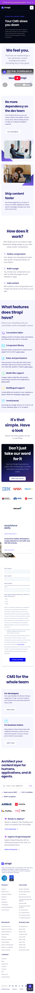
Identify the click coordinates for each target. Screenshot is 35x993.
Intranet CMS (22, 903)
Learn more (20, 352)
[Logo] (5, 8)
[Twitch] (16, 986)
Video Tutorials (5, 950)
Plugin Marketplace (7, 907)
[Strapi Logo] (6, 863)
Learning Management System (25, 900)
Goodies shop (5, 977)
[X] (19, 986)
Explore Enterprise (11, 849)
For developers (23, 910)
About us (4, 958)
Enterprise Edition (6, 894)
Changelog (4, 904)
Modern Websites (24, 889)
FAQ (2, 971)
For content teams (24, 912)
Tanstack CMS (23, 934)
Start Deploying (10, 829)
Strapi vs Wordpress (7, 945)
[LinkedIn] (26, 986)
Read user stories (17, 478)
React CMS (22, 929)
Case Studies (5, 942)
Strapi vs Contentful (7, 947)
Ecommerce (22, 894)
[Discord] (13, 986)
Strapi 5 (3, 889)
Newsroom (4, 974)
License (14, 989)
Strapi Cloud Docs (6, 929)
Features (4, 897)
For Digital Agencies (24, 918)
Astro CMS (22, 942)
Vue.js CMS (22, 937)
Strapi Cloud (5, 891)
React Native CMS (24, 950)
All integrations (23, 926)
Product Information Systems (25, 906)
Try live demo (5, 910)
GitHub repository (6, 939)
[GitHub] (9, 986)
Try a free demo (12, 132)
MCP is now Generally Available (17, 2)
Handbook (4, 964)
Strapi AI (3, 899)
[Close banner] (32, 2)
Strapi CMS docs (6, 926)
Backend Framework (25, 897)
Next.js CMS (22, 932)
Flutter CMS (22, 945)
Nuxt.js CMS (22, 939)
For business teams (24, 915)
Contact (3, 969)
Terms (21, 989)
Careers (3, 966)
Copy (30, 786)
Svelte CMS (22, 947)
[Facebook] (22, 986)
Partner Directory (6, 932)
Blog (2, 961)
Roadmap (4, 902)
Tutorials (3, 937)
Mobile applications (24, 891)
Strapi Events (5, 934)
